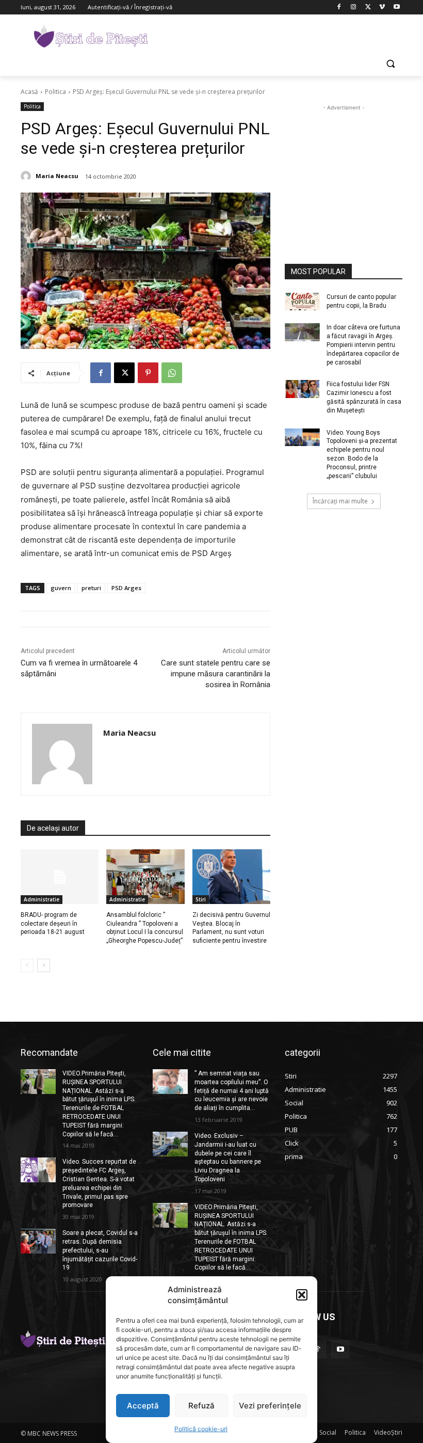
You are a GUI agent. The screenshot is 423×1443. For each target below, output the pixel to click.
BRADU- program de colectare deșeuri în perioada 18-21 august (53, 923)
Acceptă (143, 1405)
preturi (91, 588)
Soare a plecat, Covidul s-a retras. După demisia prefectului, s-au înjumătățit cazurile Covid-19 (100, 1250)
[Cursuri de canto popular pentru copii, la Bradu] (302, 301)
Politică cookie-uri (200, 1429)
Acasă (29, 91)
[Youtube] (396, 7)
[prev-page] (27, 965)
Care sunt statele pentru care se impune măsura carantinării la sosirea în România (215, 673)
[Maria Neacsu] (27, 176)
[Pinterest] (148, 372)
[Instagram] (354, 7)
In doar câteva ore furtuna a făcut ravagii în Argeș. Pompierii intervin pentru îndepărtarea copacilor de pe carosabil (363, 345)
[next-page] (43, 965)
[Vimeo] (382, 7)
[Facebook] (339, 7)
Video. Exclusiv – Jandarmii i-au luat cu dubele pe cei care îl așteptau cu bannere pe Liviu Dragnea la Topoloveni (227, 1157)
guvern (61, 588)
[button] (302, 1295)
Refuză (201, 1405)
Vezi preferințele (270, 1405)
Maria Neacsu (57, 176)
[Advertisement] (281, 34)
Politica (55, 91)
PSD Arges (126, 588)
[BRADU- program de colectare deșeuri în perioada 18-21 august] (60, 876)
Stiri (201, 899)
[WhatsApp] (171, 372)
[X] (368, 7)
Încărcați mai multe (340, 501)
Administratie (41, 899)
